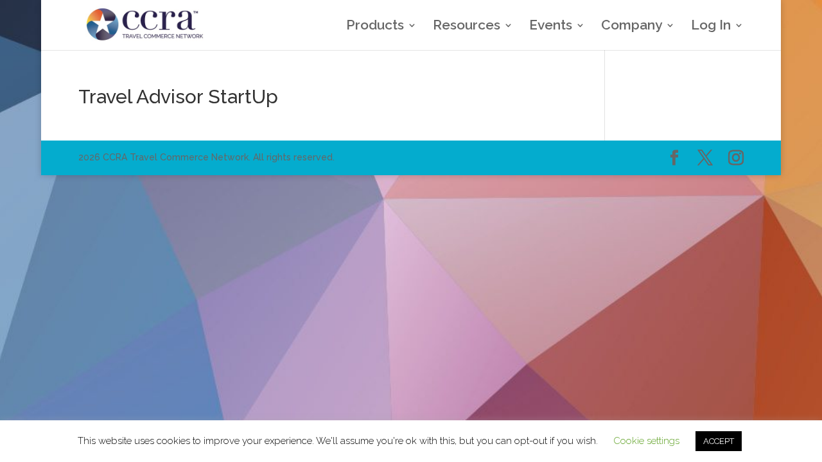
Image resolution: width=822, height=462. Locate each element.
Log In (711, 27)
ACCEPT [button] (718, 441)
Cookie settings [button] (646, 441)
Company (631, 27)
